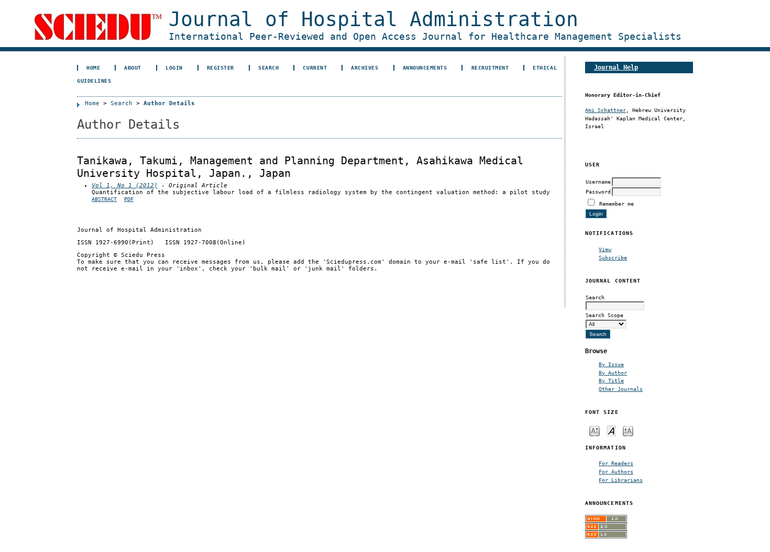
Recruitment (490, 67)
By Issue (611, 364)
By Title (611, 380)
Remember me (616, 203)
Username (598, 181)
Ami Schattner (605, 110)
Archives (364, 67)
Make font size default (611, 430)
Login (174, 67)
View (605, 249)
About (132, 67)
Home (93, 67)
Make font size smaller (594, 430)
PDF (129, 199)
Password (598, 191)
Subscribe (613, 257)
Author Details (169, 103)
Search (268, 67)
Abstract (104, 199)
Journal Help (616, 67)
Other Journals (621, 389)
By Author (613, 372)
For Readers (616, 463)
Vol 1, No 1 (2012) (125, 185)
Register (220, 67)
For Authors (616, 471)
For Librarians (621, 480)
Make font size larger (628, 430)
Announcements (425, 67)
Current (315, 67)
